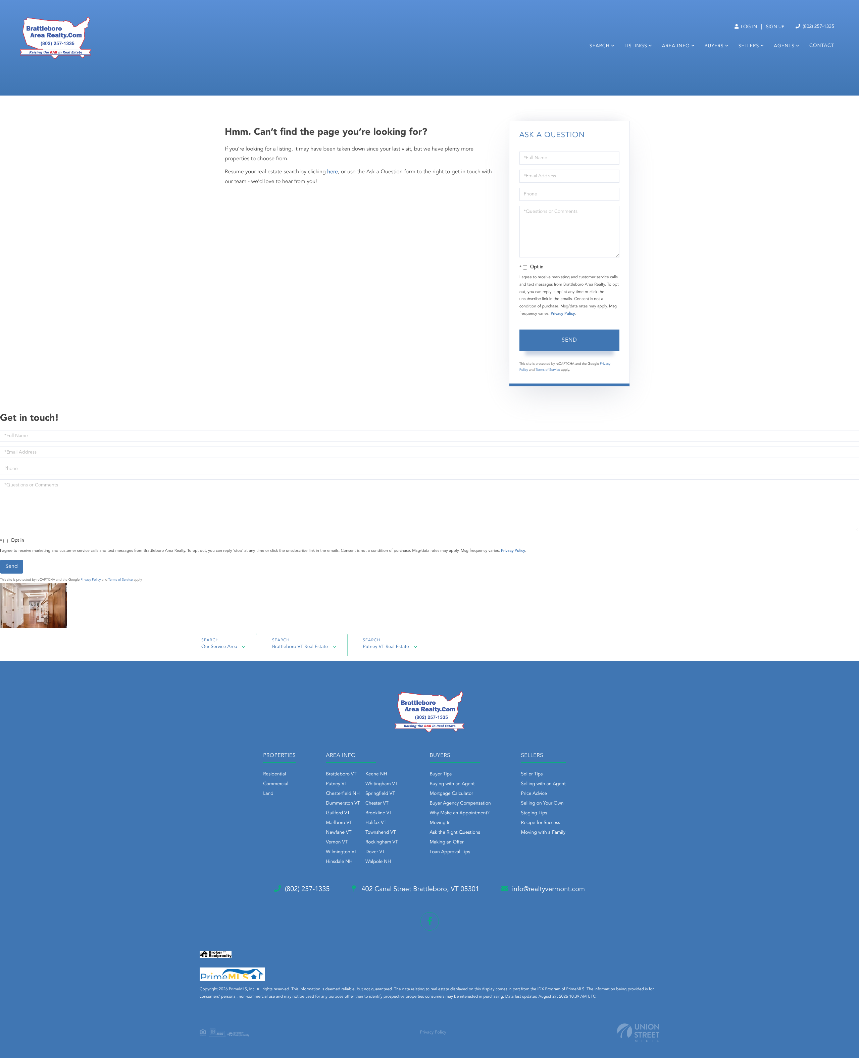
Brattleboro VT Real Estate (300, 647)
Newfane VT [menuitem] (338, 832)
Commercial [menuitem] (275, 784)
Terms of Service (548, 370)
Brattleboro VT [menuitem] (341, 774)
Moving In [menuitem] (440, 823)
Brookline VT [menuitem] (378, 813)
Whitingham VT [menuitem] (381, 784)
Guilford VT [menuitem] (338, 813)
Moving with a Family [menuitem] (543, 832)
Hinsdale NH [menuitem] (339, 862)
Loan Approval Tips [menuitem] (450, 852)
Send (569, 340)
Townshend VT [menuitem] (380, 832)
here (332, 172)
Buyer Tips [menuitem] (441, 774)
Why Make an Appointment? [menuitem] (460, 813)
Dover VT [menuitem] (375, 852)
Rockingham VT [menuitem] (381, 842)
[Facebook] (429, 921)
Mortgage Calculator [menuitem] (451, 793)
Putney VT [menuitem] (336, 784)
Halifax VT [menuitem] (376, 823)
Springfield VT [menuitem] (380, 793)
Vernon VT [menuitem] (337, 842)
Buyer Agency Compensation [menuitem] (460, 803)
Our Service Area (219, 647)
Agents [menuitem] (784, 46)
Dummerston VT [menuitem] (343, 803)
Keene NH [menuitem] (376, 774)
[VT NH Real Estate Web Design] (638, 1032)
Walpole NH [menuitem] (378, 862)
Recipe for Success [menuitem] (540, 823)
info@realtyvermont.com (548, 889)
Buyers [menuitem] (714, 46)
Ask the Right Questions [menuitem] (455, 832)
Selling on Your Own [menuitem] (542, 803)
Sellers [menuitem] (749, 46)
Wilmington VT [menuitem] (341, 852)
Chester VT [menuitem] (377, 803)
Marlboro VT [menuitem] (339, 823)
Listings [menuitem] (635, 46)
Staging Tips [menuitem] (534, 813)
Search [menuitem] (600, 46)
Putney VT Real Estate (386, 647)
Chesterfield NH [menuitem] (343, 793)
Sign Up (775, 27)
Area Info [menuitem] (676, 46)
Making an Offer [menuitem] (447, 842)
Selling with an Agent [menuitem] (543, 784)
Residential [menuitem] (274, 774)
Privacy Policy (563, 314)
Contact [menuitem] (821, 46)
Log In (748, 27)
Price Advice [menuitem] (534, 793)
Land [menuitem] (268, 793)
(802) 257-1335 (817, 26)
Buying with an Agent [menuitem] (452, 784)
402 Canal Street (419, 889)
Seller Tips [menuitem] (532, 774)
